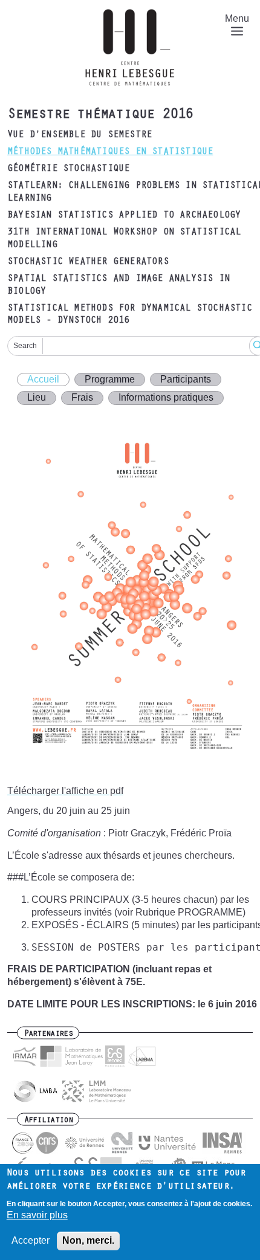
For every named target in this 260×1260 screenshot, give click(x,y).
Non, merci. (88, 1240)
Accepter (30, 1240)
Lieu (36, 397)
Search (25, 345)
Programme (110, 379)
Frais (82, 397)
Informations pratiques (166, 397)
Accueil (43, 379)
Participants (185, 379)
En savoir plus (37, 1215)
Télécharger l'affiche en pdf (65, 791)
